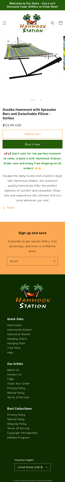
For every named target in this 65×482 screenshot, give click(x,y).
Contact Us (14, 374)
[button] (4, 23)
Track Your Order (18, 383)
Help (10, 352)
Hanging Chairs (17, 338)
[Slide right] (41, 100)
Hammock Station (27, 480)
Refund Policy (16, 392)
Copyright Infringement (22, 432)
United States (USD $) (30, 467)
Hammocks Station (19, 329)
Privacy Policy (16, 388)
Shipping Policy (17, 423)
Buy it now (32, 144)
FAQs (10, 379)
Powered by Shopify (44, 480)
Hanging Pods (16, 343)
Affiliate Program (18, 437)
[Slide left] (24, 100)
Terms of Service (18, 397)
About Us (13, 370)
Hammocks (14, 325)
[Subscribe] (54, 261)
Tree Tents (14, 347)
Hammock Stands (18, 334)
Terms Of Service (18, 428)
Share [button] (10, 207)
